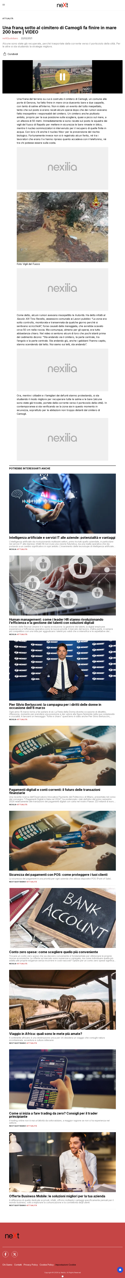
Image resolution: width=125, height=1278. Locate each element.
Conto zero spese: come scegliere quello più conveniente (53, 952)
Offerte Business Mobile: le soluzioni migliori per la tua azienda (57, 1196)
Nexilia (12, 549)
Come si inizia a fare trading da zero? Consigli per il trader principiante (53, 1115)
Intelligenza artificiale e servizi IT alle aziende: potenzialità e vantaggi (62, 537)
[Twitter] (13, 1252)
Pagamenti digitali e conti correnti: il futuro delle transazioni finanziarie (54, 791)
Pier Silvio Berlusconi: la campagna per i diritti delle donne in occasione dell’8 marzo (55, 706)
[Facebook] (3, 1252)
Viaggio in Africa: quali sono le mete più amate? (45, 1033)
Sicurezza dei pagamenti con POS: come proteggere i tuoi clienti (58, 874)
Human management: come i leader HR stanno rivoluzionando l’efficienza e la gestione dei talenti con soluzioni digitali (56, 621)
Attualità (7, 18)
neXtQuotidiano (10, 38)
